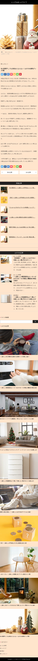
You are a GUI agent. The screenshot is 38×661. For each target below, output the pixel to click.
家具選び (16, 295)
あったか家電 (17, 256)
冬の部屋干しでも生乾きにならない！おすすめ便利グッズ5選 (14, 636)
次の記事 (28, 172)
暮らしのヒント (4, 64)
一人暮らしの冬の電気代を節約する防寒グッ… (22, 217)
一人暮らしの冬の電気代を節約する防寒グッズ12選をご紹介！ (15, 356)
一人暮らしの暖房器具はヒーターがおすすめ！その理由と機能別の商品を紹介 (25, 278)
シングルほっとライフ (17, 659)
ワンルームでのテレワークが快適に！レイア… (22, 207)
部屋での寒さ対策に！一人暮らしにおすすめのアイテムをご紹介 (15, 512)
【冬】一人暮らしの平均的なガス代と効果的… (22, 197)
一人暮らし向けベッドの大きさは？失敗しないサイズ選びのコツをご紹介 (17, 605)
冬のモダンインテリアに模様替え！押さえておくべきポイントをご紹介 (17, 418)
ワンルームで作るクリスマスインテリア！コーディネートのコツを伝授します (18, 450)
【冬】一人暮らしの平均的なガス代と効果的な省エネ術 (13, 543)
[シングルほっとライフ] (19, 2)
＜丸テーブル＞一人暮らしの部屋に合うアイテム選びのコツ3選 (15, 574)
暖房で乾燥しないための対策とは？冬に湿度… (22, 227)
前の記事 (9, 172)
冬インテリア (3, 648)
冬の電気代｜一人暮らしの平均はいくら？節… (22, 187)
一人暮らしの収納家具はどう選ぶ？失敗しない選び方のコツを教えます (17, 481)
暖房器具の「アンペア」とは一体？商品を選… (22, 237)
